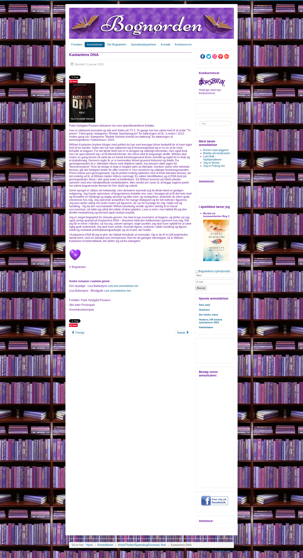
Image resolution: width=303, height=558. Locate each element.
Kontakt (165, 44)
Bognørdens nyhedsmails (214, 271)
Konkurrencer (183, 44)
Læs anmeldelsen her (117, 290)
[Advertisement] (214, 350)
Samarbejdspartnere (143, 44)
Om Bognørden (116, 44)
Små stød (204, 304)
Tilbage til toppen (223, 551)
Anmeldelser (95, 44)
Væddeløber (206, 327)
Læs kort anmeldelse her (123, 285)
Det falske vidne (208, 314)
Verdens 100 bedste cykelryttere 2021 (210, 321)
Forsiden (76, 44)
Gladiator (204, 309)
